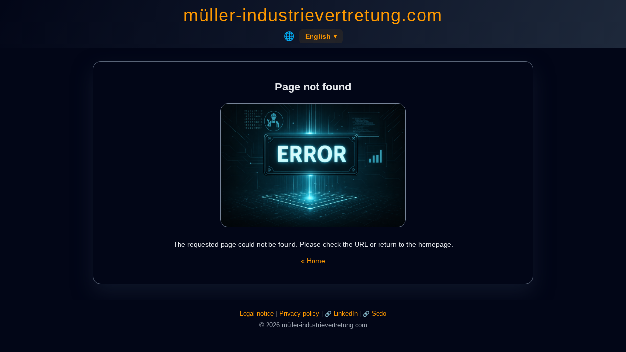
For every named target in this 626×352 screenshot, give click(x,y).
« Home (313, 260)
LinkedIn (346, 313)
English (321, 36)
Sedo (379, 313)
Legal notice (257, 313)
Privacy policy (299, 313)
